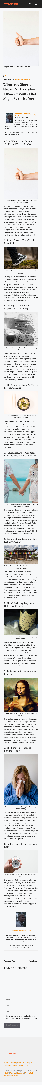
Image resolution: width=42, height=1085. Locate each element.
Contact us (20, 1073)
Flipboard (24, 1065)
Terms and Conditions (11, 1075)
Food (19, 1063)
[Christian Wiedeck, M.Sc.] (9, 123)
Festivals (7, 1065)
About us (13, 1073)
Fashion (13, 1063)
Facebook (16, 1065)
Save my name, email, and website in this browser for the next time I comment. (22, 1017)
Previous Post (9, 961)
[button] (30, 4)
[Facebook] (35, 114)
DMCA (7, 1073)
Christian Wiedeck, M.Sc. (23, 79)
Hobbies (25, 1063)
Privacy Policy (29, 1073)
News (7, 76)
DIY (31, 1063)
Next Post (33, 961)
